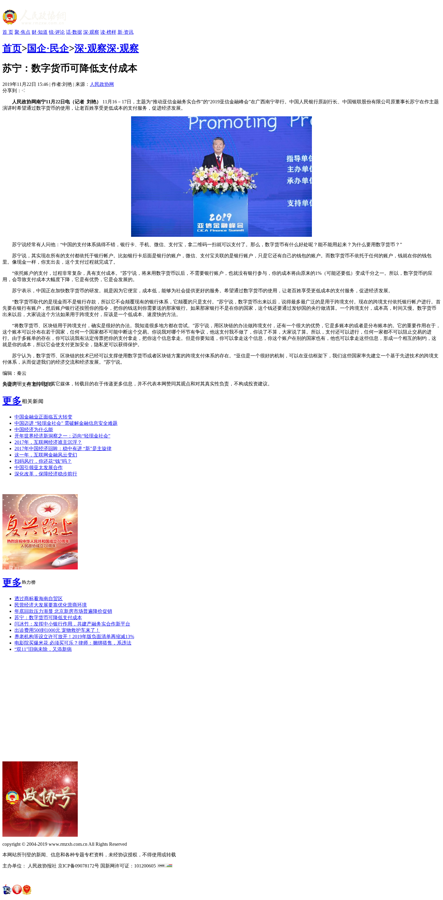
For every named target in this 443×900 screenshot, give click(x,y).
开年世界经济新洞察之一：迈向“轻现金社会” (62, 435)
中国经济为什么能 (33, 429)
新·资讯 (126, 32)
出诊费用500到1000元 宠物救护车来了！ (57, 630)
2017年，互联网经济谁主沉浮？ (48, 442)
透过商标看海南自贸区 (38, 598)
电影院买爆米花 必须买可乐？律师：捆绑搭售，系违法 (72, 642)
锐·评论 (57, 32)
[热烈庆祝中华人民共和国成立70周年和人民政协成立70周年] (40, 567)
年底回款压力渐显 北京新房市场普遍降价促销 (63, 611)
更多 (12, 400)
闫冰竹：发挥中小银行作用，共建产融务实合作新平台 (72, 623)
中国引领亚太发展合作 (38, 467)
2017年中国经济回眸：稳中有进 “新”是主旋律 (63, 448)
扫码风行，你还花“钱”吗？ (43, 461)
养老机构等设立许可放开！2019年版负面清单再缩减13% (74, 636)
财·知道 (40, 32)
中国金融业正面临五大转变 (43, 416)
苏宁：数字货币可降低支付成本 (48, 617)
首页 (12, 48)
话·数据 (74, 32)
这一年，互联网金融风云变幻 (45, 454)
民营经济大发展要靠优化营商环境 (50, 604)
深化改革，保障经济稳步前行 (45, 473)
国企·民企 (48, 48)
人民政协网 (102, 84)
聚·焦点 (22, 32)
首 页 (7, 32)
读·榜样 (108, 32)
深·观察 (91, 32)
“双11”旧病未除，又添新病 (43, 649)
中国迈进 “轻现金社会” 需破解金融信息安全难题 (66, 423)
